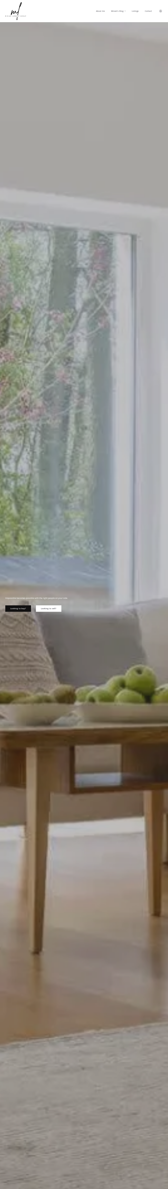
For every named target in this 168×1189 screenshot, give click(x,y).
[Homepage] (15, 11)
